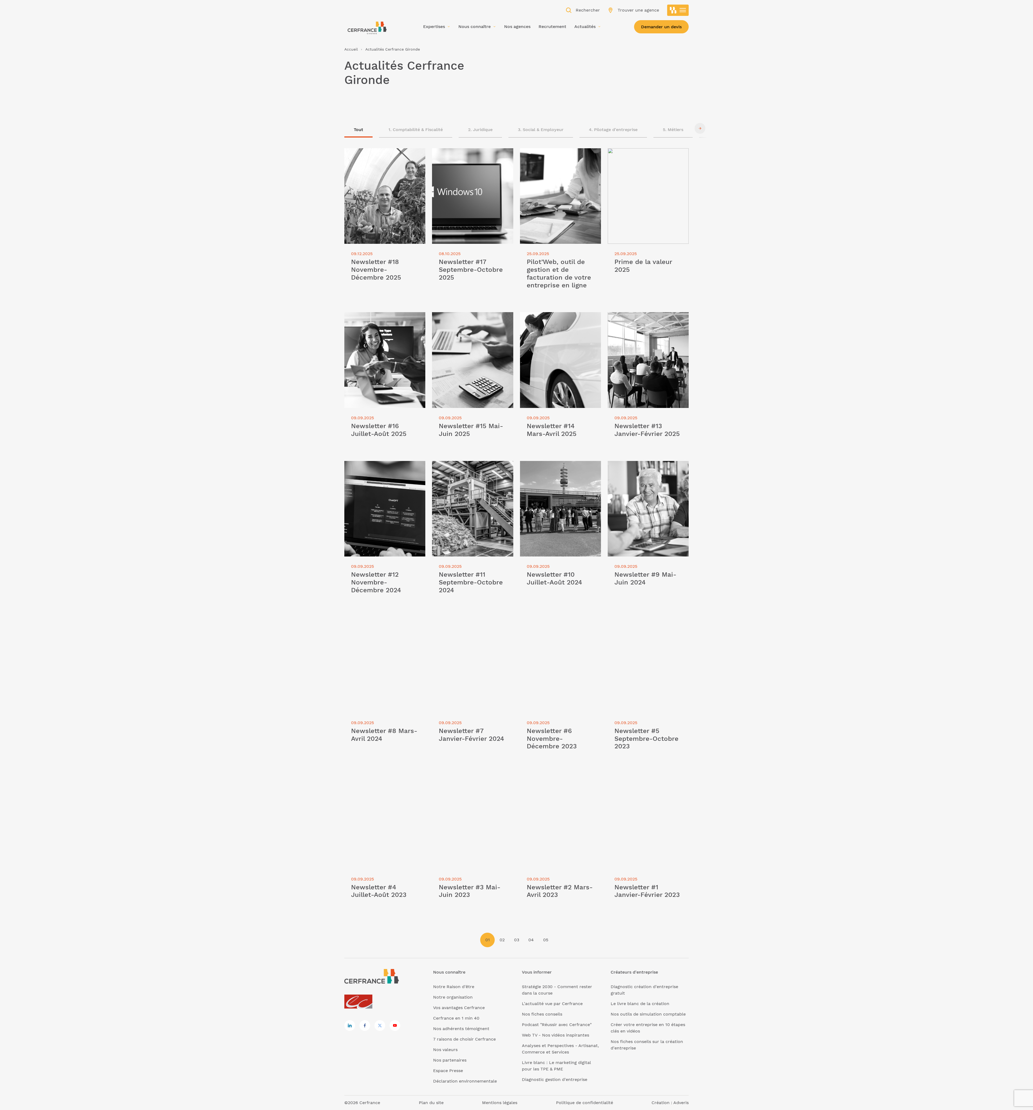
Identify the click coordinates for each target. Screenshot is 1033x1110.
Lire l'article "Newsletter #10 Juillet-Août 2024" (558, 467)
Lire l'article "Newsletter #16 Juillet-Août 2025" (382, 318)
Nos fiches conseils (542, 1014)
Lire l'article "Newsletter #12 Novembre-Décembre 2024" (374, 467)
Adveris (681, 1102)
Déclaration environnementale (465, 1081)
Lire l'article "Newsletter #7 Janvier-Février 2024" (470, 623)
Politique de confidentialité (584, 1102)
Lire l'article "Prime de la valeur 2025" (647, 151)
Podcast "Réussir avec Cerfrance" (557, 1024)
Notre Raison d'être (453, 986)
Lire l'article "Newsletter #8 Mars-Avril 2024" (384, 623)
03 (516, 939)
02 (502, 939)
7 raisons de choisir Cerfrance (464, 1039)
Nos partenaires (449, 1060)
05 (545, 939)
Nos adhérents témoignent (461, 1028)
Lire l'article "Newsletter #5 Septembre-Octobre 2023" (637, 623)
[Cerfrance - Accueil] (367, 26)
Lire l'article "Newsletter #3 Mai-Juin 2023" (471, 779)
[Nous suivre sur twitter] (379, 1025)
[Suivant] (700, 128)
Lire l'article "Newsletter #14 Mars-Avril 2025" (557, 318)
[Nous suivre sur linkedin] (349, 1025)
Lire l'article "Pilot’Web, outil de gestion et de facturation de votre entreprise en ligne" (555, 158)
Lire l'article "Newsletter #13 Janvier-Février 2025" (647, 318)
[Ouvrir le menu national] (678, 10)
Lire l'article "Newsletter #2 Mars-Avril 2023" (560, 779)
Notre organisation (453, 997)
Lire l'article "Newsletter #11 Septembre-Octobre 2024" (461, 467)
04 (531, 939)
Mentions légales (499, 1102)
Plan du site (431, 1102)
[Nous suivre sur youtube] (395, 1025)
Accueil (351, 49)
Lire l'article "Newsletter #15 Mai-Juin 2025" (471, 318)
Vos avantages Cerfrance (459, 1007)
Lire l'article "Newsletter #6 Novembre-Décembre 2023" (549, 623)
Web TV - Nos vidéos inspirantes (555, 1035)
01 (487, 939)
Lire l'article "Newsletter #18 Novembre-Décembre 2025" (374, 154)
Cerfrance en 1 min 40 (456, 1018)
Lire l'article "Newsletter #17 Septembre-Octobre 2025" (462, 154)
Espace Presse (448, 1070)
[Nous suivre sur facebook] (364, 1025)
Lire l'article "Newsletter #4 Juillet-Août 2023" (381, 779)
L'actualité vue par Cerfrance (552, 1003)
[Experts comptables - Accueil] (359, 1002)
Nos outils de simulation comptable (648, 1014)
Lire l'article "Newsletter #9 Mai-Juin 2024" (646, 467)
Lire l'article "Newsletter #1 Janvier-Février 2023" (645, 779)
